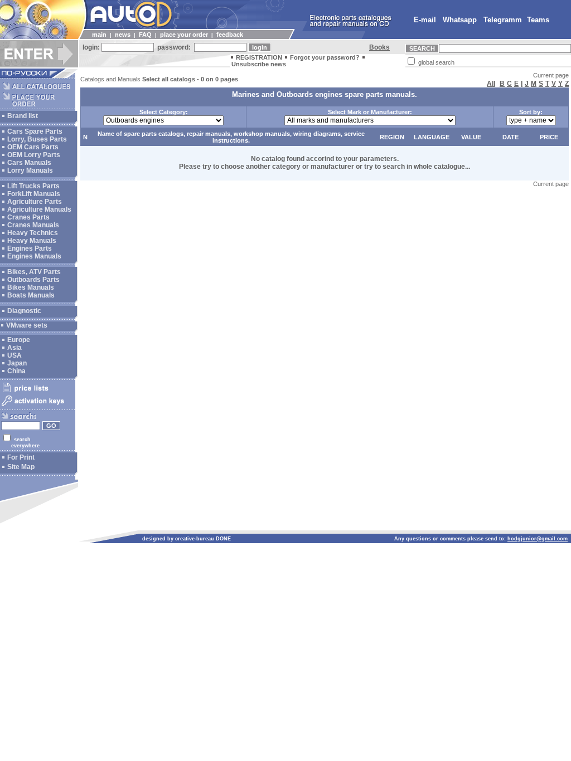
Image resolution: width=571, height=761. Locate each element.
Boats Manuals (31, 295)
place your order (184, 34)
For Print (21, 457)
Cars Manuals (29, 163)
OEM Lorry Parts (33, 155)
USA (14, 355)
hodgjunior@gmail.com (537, 539)
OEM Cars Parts (33, 147)
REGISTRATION (259, 57)
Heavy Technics (32, 233)
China (16, 371)
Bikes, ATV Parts (34, 272)
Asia (14, 348)
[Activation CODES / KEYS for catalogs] (37, 407)
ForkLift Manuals (33, 194)
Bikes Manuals (30, 287)
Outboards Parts (33, 280)
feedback (229, 34)
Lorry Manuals (30, 170)
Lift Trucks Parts (33, 186)
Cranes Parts (28, 217)
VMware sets (26, 325)
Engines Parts (29, 248)
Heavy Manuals (31, 241)
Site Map (21, 467)
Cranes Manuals (33, 225)
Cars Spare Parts (34, 131)
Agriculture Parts (34, 202)
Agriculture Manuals (39, 209)
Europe (18, 340)
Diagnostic (24, 311)
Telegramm (502, 20)
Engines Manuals (34, 256)
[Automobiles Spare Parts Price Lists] (37, 392)
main (99, 34)
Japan (17, 363)
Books (379, 47)
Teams (538, 20)
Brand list (22, 116)
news (122, 34)
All (491, 83)
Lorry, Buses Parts (37, 139)
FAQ (145, 34)
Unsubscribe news (258, 64)
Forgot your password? (325, 57)
